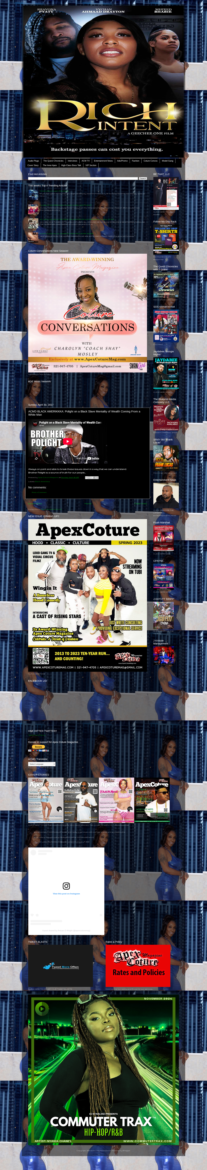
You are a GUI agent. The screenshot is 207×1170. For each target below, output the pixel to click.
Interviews (72, 161)
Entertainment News (103, 161)
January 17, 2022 (82, 842)
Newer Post (35, 503)
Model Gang (167, 161)
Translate (49, 768)
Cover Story (33, 165)
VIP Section (90, 165)
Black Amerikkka (42, 481)
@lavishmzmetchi (41, 832)
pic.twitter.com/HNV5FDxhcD (81, 837)
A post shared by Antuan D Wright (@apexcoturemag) (66, 930)
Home (88, 503)
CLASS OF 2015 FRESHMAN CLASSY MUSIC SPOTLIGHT (66, 205)
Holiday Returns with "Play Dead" (54, 191)
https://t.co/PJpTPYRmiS (56, 837)
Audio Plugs (33, 161)
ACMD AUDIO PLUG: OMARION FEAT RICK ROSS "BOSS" (67, 233)
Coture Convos (151, 161)
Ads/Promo (122, 161)
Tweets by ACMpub (36, 735)
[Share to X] (91, 477)
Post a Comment (39, 492)
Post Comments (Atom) (51, 509)
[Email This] (86, 477)
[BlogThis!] (89, 477)
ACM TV (86, 161)
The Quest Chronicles (53, 161)
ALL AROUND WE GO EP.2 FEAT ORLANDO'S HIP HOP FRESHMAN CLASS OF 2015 (77, 219)
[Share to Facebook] (94, 477)
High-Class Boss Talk (71, 165)
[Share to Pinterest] (97, 477)
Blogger (126, 1150)
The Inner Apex (50, 165)
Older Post (140, 503)
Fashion (135, 161)
